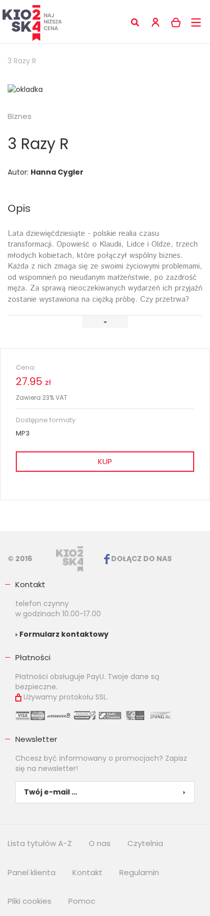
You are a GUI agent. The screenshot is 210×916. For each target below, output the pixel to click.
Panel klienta (32, 872)
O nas (100, 843)
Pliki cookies (29, 901)
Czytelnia (145, 843)
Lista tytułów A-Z (40, 843)
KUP (105, 461)
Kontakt (30, 584)
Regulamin (139, 872)
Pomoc (81, 901)
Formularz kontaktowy (63, 634)
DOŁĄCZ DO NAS (141, 558)
